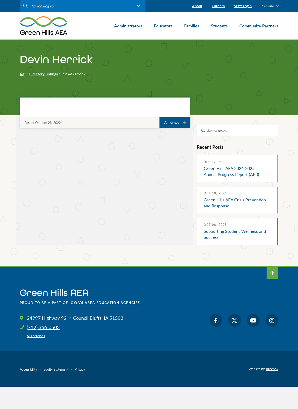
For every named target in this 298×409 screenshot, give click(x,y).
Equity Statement (56, 369)
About (197, 5)
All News (171, 122)
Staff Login (243, 5)
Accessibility (28, 369)
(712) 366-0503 (43, 327)
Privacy (80, 369)
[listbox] (269, 6)
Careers (218, 5)
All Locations (36, 335)
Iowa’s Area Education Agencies (104, 302)
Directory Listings (43, 73)
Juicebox (272, 368)
